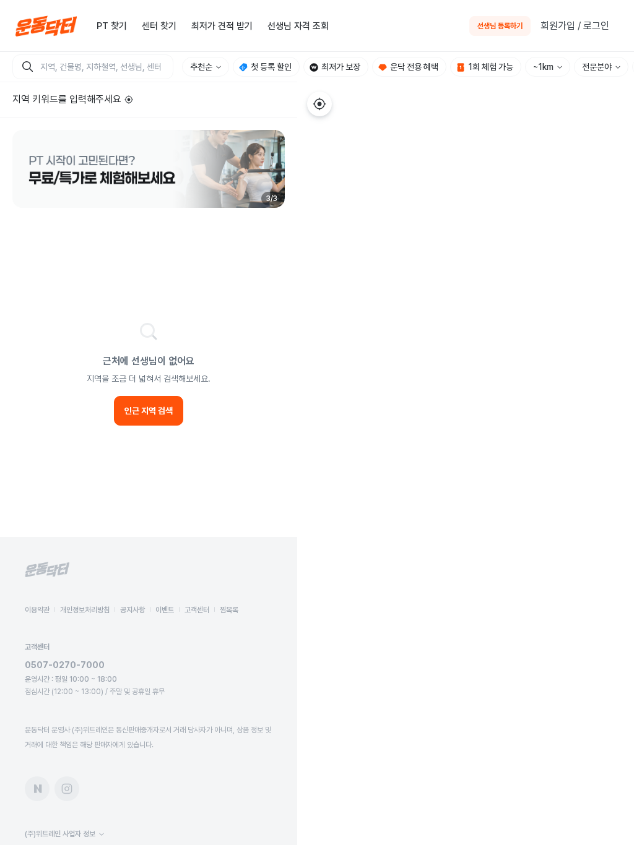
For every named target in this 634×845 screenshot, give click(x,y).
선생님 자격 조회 (298, 26)
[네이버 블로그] (37, 788)
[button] (148, 169)
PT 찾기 (112, 26)
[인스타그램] (66, 788)
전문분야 (597, 67)
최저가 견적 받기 (222, 26)
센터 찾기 (159, 26)
